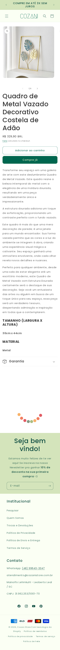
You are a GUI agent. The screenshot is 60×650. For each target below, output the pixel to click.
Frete (4, 141)
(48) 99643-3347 (33, 568)
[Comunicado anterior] (6, 4)
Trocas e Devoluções (20, 525)
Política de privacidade (20, 636)
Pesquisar (12, 510)
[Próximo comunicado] (54, 4)
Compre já (30, 160)
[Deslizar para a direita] (37, 88)
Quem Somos (15, 518)
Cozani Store (23, 627)
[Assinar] (49, 486)
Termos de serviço (45, 636)
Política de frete (31, 641)
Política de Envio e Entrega (23, 540)
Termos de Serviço (18, 548)
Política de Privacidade (21, 533)
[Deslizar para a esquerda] (22, 88)
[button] (6, 16)
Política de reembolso (35, 631)
